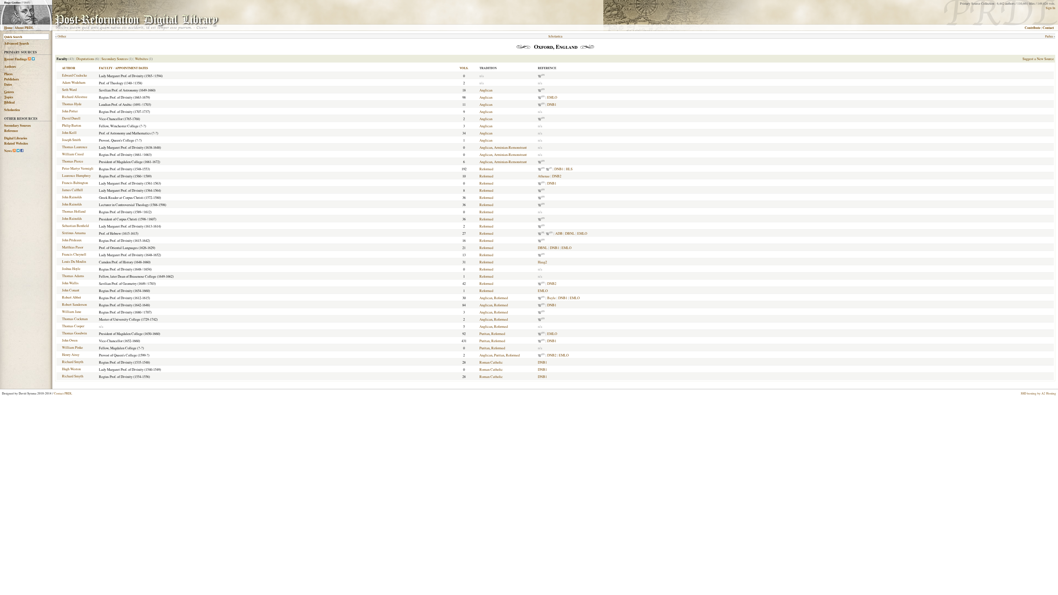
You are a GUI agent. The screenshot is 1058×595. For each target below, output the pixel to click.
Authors (10, 66)
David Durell (71, 118)
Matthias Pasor (72, 247)
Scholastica (12, 109)
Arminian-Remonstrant (510, 147)
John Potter (70, 111)
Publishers (11, 79)
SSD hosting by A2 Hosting (1038, 393)
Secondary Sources (17, 125)
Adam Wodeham (73, 82)
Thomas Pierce (72, 161)
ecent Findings (15, 59)
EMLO (552, 97)
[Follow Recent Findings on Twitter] (33, 59)
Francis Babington (75, 182)
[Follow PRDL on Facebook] (21, 150)
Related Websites (16, 143)
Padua (1049, 36)
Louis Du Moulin (74, 261)
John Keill (69, 132)
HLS (569, 168)
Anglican (485, 90)
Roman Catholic (491, 362)
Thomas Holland (73, 211)
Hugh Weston (71, 368)
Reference (11, 130)
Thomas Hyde (72, 103)
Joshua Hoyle (71, 268)
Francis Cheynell (74, 254)
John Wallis (70, 282)
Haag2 (542, 261)
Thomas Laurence (74, 146)
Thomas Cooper (73, 325)
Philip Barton (71, 125)
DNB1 (551, 104)
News (8, 150)
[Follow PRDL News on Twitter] (18, 150)
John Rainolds (72, 196)
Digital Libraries (15, 138)
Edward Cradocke (74, 75)
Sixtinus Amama (74, 232)
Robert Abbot (71, 297)
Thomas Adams (73, 275)
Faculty (106, 68)
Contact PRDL (63, 393)
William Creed (72, 154)
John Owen (69, 340)
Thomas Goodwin (74, 333)
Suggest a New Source (1038, 58)
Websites (141, 58)
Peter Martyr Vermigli (77, 168)
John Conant (70, 290)
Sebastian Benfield (75, 225)
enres (9, 92)
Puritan (484, 333)
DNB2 (556, 176)
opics (8, 97)
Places (8, 74)
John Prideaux (72, 239)
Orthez (62, 36)
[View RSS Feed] (29, 59)
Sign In (1050, 8)
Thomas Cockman (75, 318)
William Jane (71, 311)
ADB (559, 233)
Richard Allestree (74, 96)
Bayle (551, 297)
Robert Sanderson (74, 304)
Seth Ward (69, 89)
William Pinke (72, 347)
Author (68, 68)
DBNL (570, 233)
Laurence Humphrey (76, 175)
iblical (9, 102)
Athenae (544, 176)
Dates (8, 84)
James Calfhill (72, 189)
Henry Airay (70, 354)
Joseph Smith (71, 139)
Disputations (85, 58)
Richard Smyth (72, 361)
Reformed (486, 168)
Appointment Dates (131, 68)
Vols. (464, 68)
